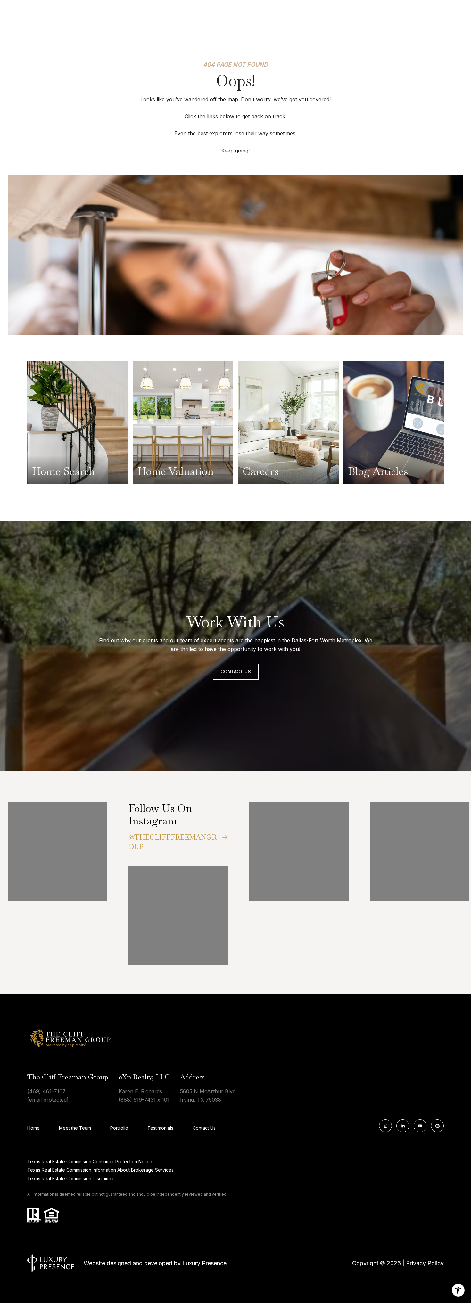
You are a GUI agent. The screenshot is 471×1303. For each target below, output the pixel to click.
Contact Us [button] (235, 671)
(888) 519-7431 (137, 1099)
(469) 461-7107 (46, 1091)
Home (33, 1128)
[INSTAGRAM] (385, 1125)
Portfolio (119, 1128)
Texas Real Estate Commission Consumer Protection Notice (89, 1161)
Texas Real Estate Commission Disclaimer (70, 1178)
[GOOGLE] (437, 1125)
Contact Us (204, 1128)
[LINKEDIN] (402, 1125)
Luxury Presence (204, 1263)
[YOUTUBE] (420, 1125)
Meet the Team (75, 1128)
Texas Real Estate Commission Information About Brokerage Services (100, 1170)
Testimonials (160, 1128)
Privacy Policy (425, 1263)
